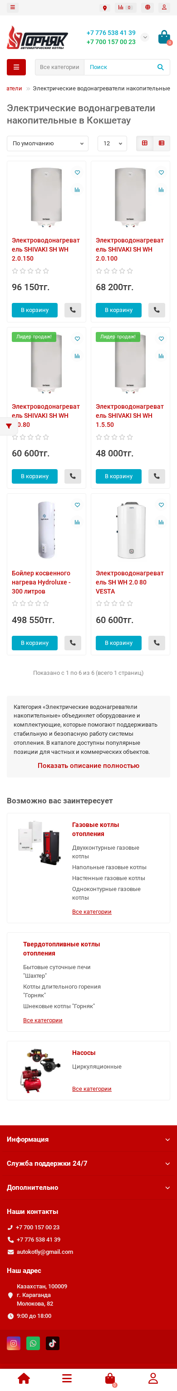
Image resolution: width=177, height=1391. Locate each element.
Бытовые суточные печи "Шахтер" (57, 971)
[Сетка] (144, 143)
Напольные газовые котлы (109, 867)
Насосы (84, 1052)
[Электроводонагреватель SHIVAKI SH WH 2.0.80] (46, 363)
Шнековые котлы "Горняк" (59, 1006)
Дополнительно (32, 1187)
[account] (164, 8)
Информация (28, 1139)
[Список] (161, 143)
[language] (147, 8)
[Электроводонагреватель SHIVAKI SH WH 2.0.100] (130, 197)
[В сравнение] (77, 189)
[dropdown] (13, 8)
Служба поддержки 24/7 (47, 1163)
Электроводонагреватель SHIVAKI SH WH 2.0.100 (130, 249)
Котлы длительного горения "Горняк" (62, 991)
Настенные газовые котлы (108, 878)
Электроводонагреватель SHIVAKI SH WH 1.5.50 (130, 415)
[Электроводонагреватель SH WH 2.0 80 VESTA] (130, 529)
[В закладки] (77, 172)
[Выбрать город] (104, 8)
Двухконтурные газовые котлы (105, 852)
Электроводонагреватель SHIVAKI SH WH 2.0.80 (46, 415)
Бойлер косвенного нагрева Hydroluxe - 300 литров (41, 582)
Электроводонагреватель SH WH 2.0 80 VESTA (130, 582)
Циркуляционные (97, 1066)
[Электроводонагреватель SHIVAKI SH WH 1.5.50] (130, 363)
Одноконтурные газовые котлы (106, 893)
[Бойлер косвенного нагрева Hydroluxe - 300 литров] (46, 529)
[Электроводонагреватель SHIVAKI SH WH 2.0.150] (46, 197)
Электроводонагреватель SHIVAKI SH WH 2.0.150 (46, 249)
